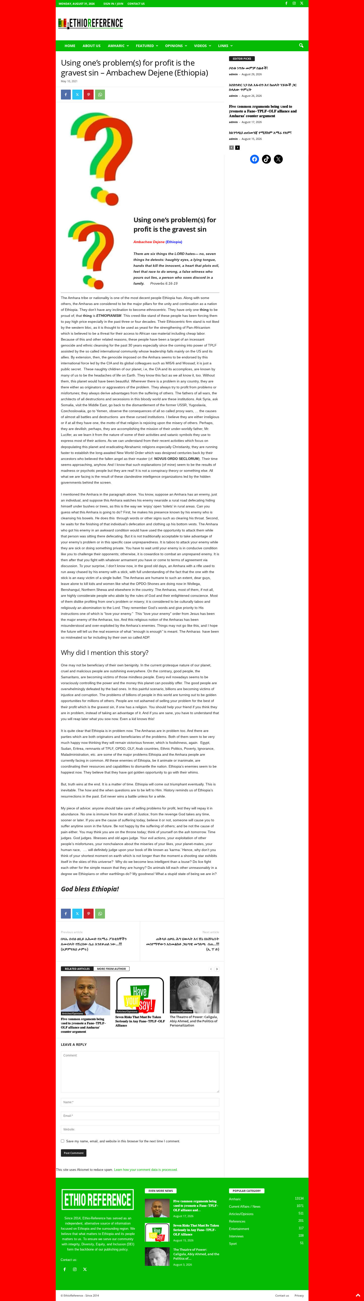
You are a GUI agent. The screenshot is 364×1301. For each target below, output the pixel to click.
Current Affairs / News (244, 1206)
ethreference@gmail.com (96, 1260)
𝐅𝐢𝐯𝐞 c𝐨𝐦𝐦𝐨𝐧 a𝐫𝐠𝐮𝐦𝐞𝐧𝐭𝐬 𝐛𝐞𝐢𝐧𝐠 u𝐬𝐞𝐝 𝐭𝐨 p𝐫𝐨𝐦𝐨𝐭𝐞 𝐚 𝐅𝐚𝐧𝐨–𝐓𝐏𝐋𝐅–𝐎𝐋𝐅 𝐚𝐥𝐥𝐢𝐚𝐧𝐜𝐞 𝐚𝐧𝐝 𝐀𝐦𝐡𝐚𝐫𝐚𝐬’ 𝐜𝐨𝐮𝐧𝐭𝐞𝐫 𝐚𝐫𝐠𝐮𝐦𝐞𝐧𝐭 (83, 1025)
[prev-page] (210, 969)
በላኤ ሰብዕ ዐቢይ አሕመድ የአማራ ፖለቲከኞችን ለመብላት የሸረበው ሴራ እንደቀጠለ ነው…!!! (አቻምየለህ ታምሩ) (94, 943)
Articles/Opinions (72, 1013)
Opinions (174, 45)
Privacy (299, 1295)
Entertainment (239, 1229)
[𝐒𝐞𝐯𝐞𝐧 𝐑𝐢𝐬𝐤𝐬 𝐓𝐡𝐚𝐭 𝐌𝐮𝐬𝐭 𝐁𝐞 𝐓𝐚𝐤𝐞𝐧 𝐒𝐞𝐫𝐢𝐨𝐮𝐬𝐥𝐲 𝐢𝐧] (140, 994)
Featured (145, 45)
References (237, 1221)
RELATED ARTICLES (77, 969)
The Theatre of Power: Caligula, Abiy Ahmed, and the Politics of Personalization (194, 1021)
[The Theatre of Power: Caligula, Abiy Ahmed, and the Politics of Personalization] (194, 994)
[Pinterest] (89, 95)
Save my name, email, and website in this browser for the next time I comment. (123, 1141)
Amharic (116, 45)
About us (92, 45)
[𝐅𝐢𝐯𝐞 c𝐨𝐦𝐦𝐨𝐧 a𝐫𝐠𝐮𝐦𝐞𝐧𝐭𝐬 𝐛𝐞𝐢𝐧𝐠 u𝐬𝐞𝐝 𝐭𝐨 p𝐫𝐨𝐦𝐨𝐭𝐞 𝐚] (85, 995)
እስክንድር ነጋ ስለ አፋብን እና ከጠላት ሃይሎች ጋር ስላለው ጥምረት (263, 87)
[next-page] (216, 969)
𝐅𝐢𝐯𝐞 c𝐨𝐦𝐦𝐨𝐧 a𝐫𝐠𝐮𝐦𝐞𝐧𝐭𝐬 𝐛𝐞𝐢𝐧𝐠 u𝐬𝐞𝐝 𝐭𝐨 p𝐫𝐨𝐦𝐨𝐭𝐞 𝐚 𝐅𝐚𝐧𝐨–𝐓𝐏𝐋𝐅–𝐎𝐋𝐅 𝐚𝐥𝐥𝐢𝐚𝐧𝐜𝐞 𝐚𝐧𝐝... (195, 1205)
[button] (301, 45)
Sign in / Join (113, 3)
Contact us (136, 3)
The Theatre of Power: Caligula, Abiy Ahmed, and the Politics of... (196, 1254)
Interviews (236, 1236)
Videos (200, 45)
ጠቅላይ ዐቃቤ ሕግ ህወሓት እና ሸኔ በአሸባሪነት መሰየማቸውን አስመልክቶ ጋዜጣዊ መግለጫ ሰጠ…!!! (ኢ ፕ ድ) (182, 943)
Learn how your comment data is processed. (146, 1170)
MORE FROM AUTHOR (111, 969)
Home (70, 45)
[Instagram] (294, 3)
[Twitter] (77, 95)
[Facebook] (286, 3)
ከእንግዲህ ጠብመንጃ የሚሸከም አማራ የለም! (260, 132)
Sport (233, 1244)
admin (233, 74)
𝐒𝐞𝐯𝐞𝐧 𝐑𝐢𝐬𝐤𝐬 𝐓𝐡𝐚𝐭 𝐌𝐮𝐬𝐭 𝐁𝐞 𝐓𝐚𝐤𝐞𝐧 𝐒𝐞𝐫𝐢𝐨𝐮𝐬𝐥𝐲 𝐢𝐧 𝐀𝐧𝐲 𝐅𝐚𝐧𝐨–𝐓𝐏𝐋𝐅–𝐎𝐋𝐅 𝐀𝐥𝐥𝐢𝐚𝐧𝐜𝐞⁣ (140, 1021)
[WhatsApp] (100, 95)
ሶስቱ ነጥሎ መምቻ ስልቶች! (248, 67)
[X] (302, 3)
